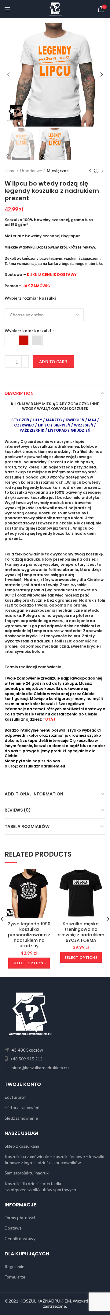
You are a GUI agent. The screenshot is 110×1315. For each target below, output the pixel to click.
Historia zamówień (22, 1107)
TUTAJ (49, 719)
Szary (37, 340)
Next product (102, 171)
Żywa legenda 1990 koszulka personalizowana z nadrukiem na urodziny (29, 935)
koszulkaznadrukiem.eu (56, 446)
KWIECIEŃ (75, 420)
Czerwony (23, 340)
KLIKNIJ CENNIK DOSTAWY (52, 274)
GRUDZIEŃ (80, 430)
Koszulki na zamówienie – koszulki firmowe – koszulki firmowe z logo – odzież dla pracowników (54, 1159)
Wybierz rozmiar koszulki (31, 298)
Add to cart (53, 361)
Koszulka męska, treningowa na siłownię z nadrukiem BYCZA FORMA (81, 932)
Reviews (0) (18, 810)
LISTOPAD (57, 430)
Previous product (90, 171)
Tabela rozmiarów (27, 826)
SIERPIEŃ (61, 425)
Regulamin (14, 1266)
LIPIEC (44, 425)
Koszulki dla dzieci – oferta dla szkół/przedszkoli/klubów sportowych (40, 1186)
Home (10, 170)
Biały (10, 340)
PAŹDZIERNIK (32, 430)
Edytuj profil (16, 1097)
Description (19, 393)
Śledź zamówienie (21, 1118)
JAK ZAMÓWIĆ (36, 285)
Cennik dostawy (20, 1238)
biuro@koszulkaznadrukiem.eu (35, 766)
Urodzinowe (31, 170)
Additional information (34, 794)
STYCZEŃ (20, 420)
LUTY (37, 420)
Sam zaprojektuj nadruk (27, 1172)
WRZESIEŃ (83, 425)
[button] (10, 340)
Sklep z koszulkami (22, 1146)
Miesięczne (58, 170)
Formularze (15, 1276)
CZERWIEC (24, 425)
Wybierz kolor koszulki (28, 331)
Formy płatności (20, 1217)
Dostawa (13, 1227)
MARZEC (54, 420)
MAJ (92, 420)
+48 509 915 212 (25, 1058)
